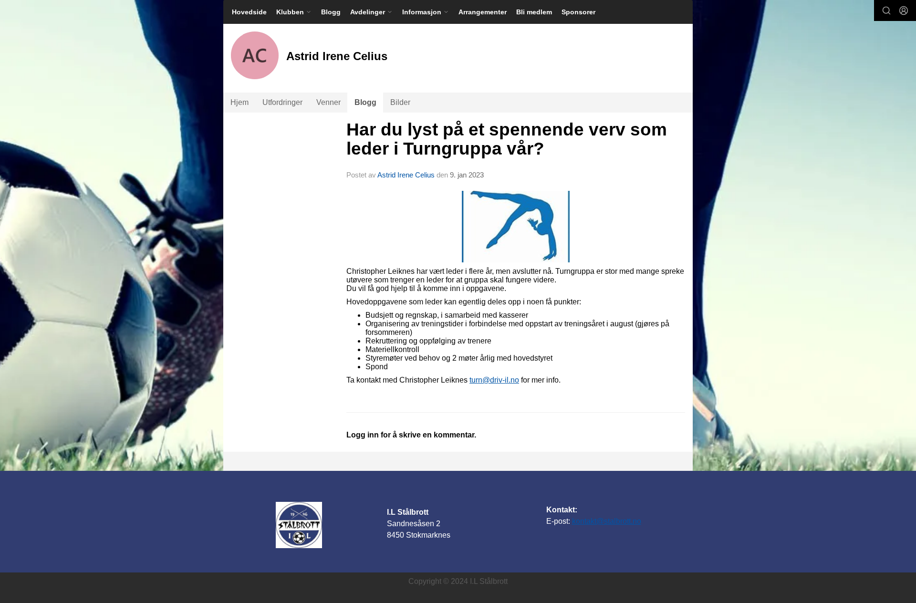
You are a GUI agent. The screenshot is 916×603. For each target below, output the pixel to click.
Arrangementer (482, 12)
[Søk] (886, 10)
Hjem (239, 102)
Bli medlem (534, 12)
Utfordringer (282, 102)
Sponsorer (578, 12)
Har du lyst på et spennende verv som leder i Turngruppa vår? (506, 139)
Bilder (400, 102)
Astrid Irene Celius (406, 175)
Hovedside (249, 12)
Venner (328, 102)
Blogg (331, 12)
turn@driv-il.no (494, 380)
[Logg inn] (903, 10)
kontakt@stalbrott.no (606, 521)
